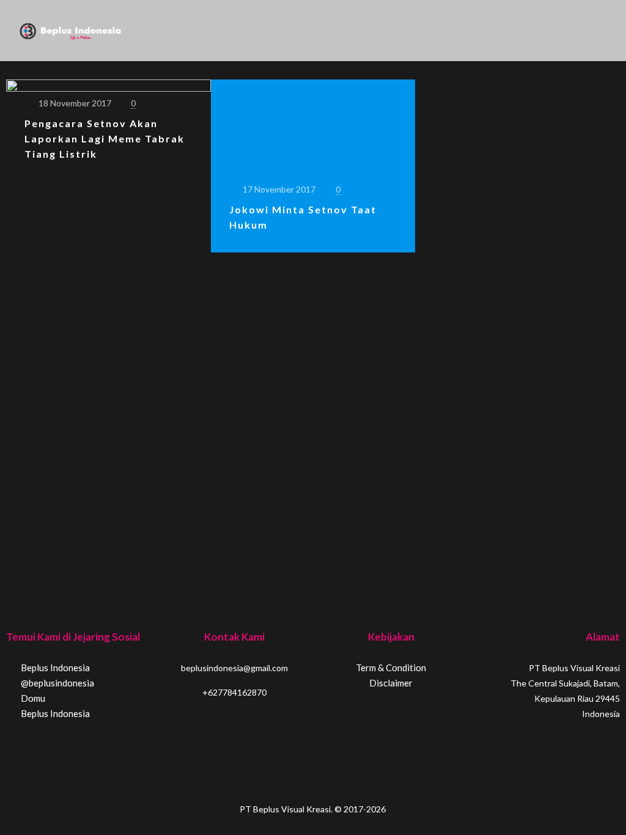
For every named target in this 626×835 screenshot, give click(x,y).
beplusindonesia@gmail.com (234, 668)
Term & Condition (391, 667)
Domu (32, 698)
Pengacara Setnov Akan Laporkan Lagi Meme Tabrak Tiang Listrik (104, 138)
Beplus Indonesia (54, 667)
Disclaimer (391, 682)
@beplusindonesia (56, 682)
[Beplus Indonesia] (70, 30)
